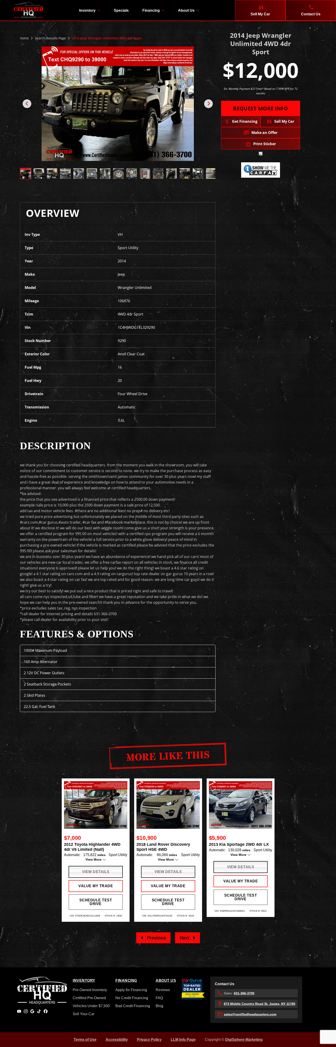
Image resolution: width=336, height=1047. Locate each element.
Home (24, 38)
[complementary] (322, 1033)
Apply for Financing (131, 990)
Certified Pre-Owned (89, 998)
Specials (121, 10)
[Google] (32, 1011)
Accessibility (117, 1040)
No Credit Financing (131, 998)
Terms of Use (85, 1040)
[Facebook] (46, 1011)
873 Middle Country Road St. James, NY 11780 (259, 1004)
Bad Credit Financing (132, 1006)
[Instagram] (26, 1011)
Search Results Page (50, 38)
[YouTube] (19, 1011)
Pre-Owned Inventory (90, 990)
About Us (186, 10)
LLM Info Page (183, 1040)
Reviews (163, 990)
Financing (151, 10)
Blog (159, 1006)
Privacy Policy (149, 1040)
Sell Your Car (83, 1014)
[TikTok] (39, 1011)
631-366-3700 (244, 993)
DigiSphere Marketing (244, 1040)
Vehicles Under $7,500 (91, 1006)
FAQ (159, 998)
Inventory (87, 10)
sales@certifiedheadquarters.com (250, 1014)
